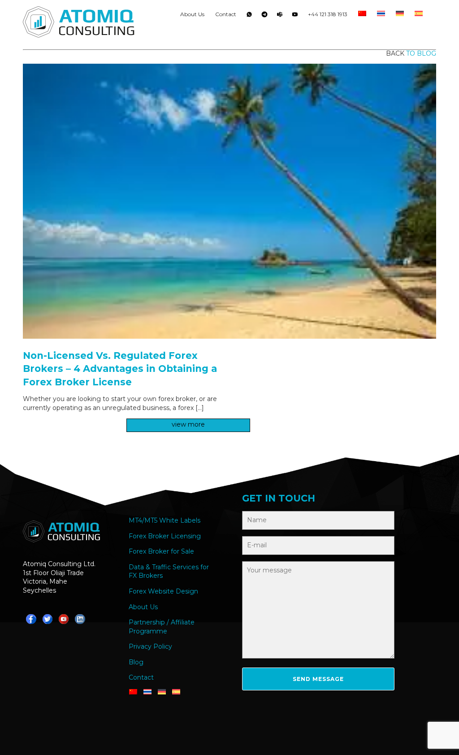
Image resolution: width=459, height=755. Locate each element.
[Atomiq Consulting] (78, 23)
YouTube (294, 16)
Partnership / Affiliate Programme (162, 626)
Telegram (264, 16)
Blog (136, 662)
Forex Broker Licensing (165, 536)
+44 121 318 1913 (327, 14)
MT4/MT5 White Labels (164, 520)
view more (188, 424)
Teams (279, 16)
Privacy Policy (150, 646)
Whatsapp (249, 16)
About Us (192, 14)
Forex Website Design (163, 591)
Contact (225, 14)
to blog (421, 53)
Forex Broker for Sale (161, 551)
